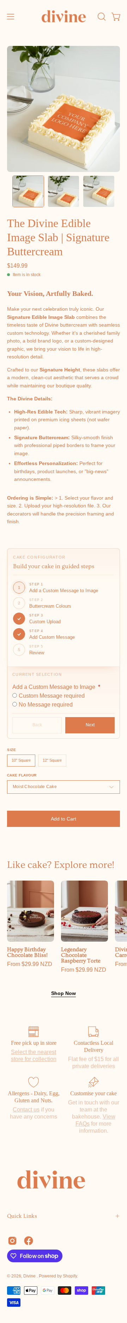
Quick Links (22, 1216)
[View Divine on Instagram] (12, 1240)
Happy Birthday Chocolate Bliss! (27, 952)
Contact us (26, 1110)
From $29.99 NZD (29, 964)
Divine (30, 1276)
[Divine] (63, 16)
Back (37, 725)
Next (90, 725)
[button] (101, 17)
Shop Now (63, 993)
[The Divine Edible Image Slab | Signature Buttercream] (28, 191)
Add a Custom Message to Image (54, 687)
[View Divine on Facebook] (28, 1240)
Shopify (70, 1276)
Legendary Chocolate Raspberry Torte (81, 955)
